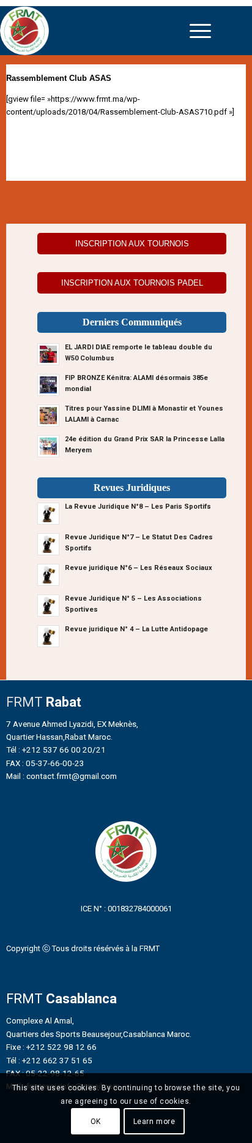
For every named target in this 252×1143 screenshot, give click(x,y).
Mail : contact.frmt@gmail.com (61, 776)
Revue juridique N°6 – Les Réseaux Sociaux (138, 568)
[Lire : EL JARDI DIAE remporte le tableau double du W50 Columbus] (48, 354)
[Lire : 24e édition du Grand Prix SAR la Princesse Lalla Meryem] (48, 446)
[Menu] (200, 30)
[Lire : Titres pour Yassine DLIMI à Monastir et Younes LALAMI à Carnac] (48, 415)
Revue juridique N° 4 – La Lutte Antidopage (136, 629)
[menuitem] (200, 30)
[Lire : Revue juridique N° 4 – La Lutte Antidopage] (48, 636)
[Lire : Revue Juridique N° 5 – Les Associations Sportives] (48, 605)
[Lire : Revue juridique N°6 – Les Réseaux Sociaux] (48, 575)
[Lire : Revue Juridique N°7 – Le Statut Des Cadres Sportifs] (48, 544)
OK (96, 1121)
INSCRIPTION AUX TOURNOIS (132, 243)
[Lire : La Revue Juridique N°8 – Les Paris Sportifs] (48, 514)
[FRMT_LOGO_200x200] (96, 30)
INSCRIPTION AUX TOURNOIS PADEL (132, 282)
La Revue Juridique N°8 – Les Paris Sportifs (138, 507)
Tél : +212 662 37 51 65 (49, 1060)
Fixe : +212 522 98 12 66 (51, 1047)
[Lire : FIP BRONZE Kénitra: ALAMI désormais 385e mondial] (48, 385)
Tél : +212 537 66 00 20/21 (56, 749)
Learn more (154, 1121)
